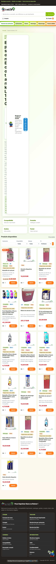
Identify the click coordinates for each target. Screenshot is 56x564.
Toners (26, 23)
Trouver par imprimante (25, 124)
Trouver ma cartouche (7, 23)
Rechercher (51, 14)
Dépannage (41, 23)
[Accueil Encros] (28, 9)
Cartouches (18, 23)
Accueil (4, 30)
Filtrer (53, 244)
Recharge (33, 23)
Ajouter (13, 282)
